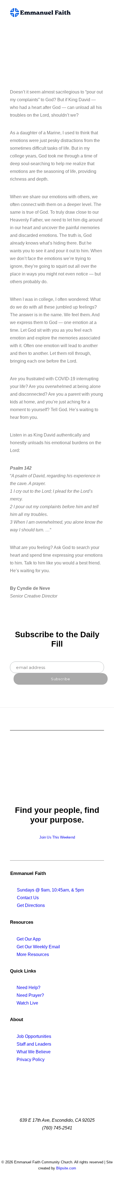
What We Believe (34, 1051)
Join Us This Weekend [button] (57, 837)
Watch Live (27, 1003)
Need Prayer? (30, 995)
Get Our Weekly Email (38, 946)
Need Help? (28, 987)
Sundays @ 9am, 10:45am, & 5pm (50, 890)
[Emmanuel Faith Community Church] (40, 12)
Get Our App (29, 939)
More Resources (33, 954)
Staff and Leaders (34, 1044)
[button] (101, 12)
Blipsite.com (66, 1168)
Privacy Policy (31, 1059)
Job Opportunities (34, 1036)
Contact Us (28, 897)
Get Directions (31, 905)
